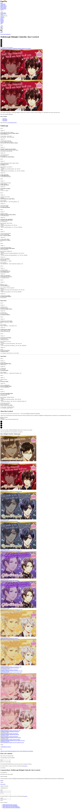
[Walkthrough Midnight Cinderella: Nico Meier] (18, 699)
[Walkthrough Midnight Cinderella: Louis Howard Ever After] (11, 670)
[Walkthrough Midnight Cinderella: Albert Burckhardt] (18, 460)
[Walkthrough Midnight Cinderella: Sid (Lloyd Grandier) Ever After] (12, 740)
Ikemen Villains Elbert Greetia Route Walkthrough (11, 807)
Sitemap (1, 780)
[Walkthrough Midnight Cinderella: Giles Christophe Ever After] (18, 607)
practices (25, 765)
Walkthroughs (2, 3)
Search (1, 26)
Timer (1, 27)
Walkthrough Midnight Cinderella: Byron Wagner (9, 521)
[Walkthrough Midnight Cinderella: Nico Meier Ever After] (18, 728)
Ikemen (31, 751)
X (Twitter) (2, 17)
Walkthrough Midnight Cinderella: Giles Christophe (9, 580)
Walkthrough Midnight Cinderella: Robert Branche (9, 736)
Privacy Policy (3, 784)
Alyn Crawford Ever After (12, 122)
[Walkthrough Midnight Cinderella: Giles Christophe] (18, 578)
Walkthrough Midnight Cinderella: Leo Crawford (9, 638)
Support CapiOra (3, 13)
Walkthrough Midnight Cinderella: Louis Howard (9, 669)
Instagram (2, 19)
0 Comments (2, 48)
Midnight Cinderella (7, 746)
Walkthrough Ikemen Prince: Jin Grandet (10, 804)
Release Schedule (3, 7)
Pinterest (1, 20)
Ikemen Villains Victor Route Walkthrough (10, 805)
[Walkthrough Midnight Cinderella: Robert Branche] (9, 734)
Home (1, 2)
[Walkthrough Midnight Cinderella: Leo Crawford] (18, 636)
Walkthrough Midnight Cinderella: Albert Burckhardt (9, 462)
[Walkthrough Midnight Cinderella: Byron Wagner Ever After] (18, 548)
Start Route (5, 118)
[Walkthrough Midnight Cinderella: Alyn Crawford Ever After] (18, 489)
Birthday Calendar (3, 5)
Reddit (1, 18)
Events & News (3, 8)
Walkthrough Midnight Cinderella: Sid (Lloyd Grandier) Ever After (12, 742)
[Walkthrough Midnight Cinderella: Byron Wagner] (18, 519)
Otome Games (2, 4)
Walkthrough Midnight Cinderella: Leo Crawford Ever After (10, 666)
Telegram (2, 16)
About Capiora (3, 12)
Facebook (2, 21)
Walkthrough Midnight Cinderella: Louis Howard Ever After (11, 672)
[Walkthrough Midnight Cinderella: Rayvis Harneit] (9, 731)
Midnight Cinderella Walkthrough (6, 751)
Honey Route (5, 119)
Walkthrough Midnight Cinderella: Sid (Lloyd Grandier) (10, 739)
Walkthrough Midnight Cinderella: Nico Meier (8, 701)
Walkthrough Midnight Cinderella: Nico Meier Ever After (10, 730)
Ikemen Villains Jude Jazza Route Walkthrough (11, 806)
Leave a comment (18, 48)
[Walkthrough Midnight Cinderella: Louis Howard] (9, 667)
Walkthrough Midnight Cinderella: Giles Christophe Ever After (11, 609)
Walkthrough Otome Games (17, 751)
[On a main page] (3, 1)
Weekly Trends (3, 6)
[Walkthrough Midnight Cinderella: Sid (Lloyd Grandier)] (10, 737)
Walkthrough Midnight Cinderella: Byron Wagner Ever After (11, 550)
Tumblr (1, 22)
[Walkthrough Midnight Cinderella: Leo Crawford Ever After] (18, 664)
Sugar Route (5, 120)
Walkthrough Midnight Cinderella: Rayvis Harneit (9, 733)
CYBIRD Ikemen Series (26, 751)
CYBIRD (2, 746)
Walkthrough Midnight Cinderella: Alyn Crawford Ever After (11, 491)
